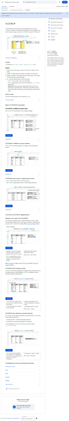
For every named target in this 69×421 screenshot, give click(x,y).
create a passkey (5, 15)
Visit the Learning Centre (52, 55)
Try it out (9, 135)
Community (11, 6)
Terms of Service (16, 418)
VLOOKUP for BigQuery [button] (11, 58)
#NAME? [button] (7, 380)
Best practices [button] (9, 384)
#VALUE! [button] (7, 377)
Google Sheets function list (57, 22)
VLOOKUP (53, 39)
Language (24, 416)
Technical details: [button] (9, 100)
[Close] (67, 13)
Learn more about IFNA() (33, 224)
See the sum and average (56, 28)
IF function (53, 31)
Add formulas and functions (57, 25)
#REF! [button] (6, 373)
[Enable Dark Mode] (36, 418)
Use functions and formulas (55, 18)
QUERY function (54, 34)
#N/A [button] (6, 370)
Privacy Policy (9, 418)
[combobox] (41, 2)
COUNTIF (53, 37)
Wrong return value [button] (10, 366)
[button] (2, 2)
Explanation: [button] (8, 139)
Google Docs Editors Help (12, 2)
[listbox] (28, 418)
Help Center (4, 6)
